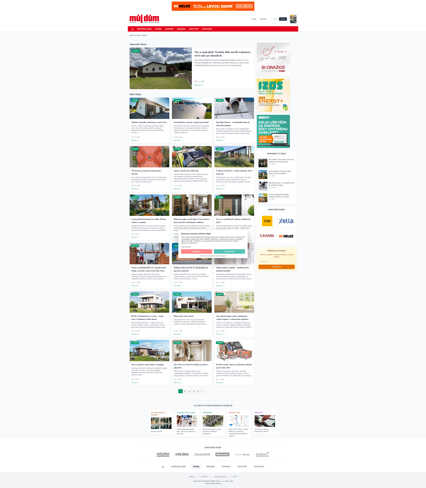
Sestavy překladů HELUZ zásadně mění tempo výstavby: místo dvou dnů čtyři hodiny (148, 271)
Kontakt (204, 477)
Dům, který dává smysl (184, 316)
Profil (192, 477)
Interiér (169, 29)
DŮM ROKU (207, 29)
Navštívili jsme (144, 29)
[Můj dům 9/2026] (293, 19)
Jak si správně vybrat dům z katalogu (147, 364)
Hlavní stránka (135, 35)
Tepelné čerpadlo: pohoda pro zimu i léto (149, 122)
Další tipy (194, 29)
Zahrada (181, 29)
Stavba (158, 29)
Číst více (197, 85)
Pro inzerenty (220, 477)
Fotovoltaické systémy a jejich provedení (191, 122)
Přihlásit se (276, 267)
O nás (253, 19)
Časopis (263, 19)
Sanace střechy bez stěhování (186, 171)
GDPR (235, 477)
